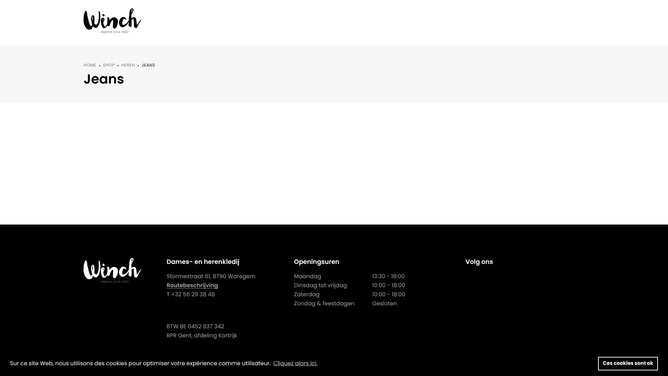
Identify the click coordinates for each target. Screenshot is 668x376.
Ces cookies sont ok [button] (628, 363)
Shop (109, 65)
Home (90, 65)
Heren (128, 65)
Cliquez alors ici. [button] (295, 363)
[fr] (113, 21)
